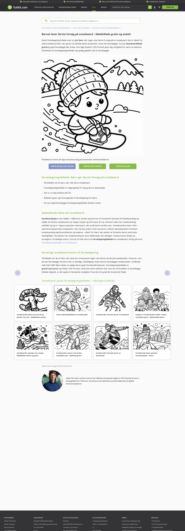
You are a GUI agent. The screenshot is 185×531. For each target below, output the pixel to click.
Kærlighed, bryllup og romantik (132, 527)
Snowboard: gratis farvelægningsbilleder (106, 28)
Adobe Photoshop (10, 521)
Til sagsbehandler (157, 527)
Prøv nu (170, 7)
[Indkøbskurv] (159, 7)
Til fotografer (155, 521)
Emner (124, 518)
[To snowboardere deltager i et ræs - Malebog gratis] (167, 273)
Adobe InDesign (9, 524)
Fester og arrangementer (130, 524)
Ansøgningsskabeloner (100, 521)
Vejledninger (38, 518)
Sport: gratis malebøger (81, 28)
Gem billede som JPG (93, 166)
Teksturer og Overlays (70, 527)
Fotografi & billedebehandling (43, 521)
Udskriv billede (123, 166)
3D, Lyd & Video (39, 527)
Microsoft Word (9, 527)
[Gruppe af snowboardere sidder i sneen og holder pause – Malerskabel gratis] (17, 273)
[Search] (150, 7)
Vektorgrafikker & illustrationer (73, 524)
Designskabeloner (99, 518)
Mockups (66, 521)
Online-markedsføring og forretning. (45, 524)
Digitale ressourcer (70, 518)
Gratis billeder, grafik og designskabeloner (56, 28)
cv (93, 527)
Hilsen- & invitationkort (99, 524)
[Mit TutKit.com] (155, 7)
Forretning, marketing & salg (131, 521)
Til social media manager (159, 524)
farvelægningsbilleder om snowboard (59, 242)
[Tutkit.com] (17, 7)
